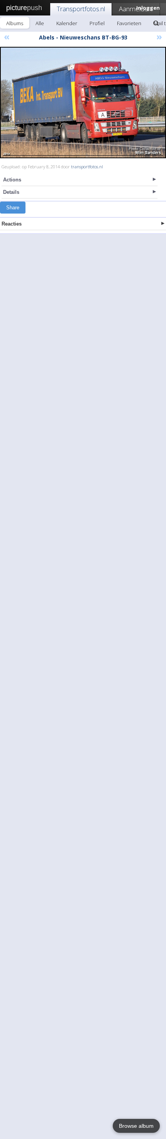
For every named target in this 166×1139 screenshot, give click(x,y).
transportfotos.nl (87, 166)
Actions (12, 180)
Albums (14, 23)
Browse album (136, 1126)
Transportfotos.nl (81, 8)
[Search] (156, 23)
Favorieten (129, 23)
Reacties (12, 224)
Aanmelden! (136, 8)
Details (11, 192)
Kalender (66, 23)
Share (12, 207)
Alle (40, 23)
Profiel (97, 23)
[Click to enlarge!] (83, 102)
